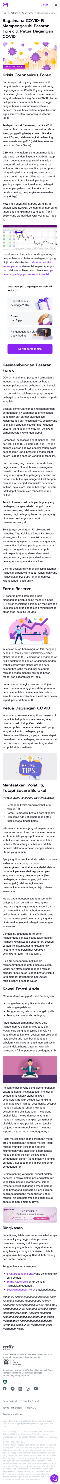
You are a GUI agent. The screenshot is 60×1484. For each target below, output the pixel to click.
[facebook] (5, 1389)
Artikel (14, 13)
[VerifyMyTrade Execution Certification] (8, 1346)
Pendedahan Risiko (12, 1414)
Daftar (44, 4)
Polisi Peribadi (10, 1401)
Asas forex (27, 13)
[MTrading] (5, 5)
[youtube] (36, 1389)
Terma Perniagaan (12, 1407)
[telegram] (12, 1389)
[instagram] (28, 1389)
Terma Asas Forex (17, 1281)
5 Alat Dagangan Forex (20, 1273)
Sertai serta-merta (30, 348)
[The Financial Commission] (12, 1362)
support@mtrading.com (25, 1423)
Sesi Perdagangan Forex (21, 1289)
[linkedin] (20, 1389)
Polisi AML (30, 1407)
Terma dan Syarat (29, 1401)
